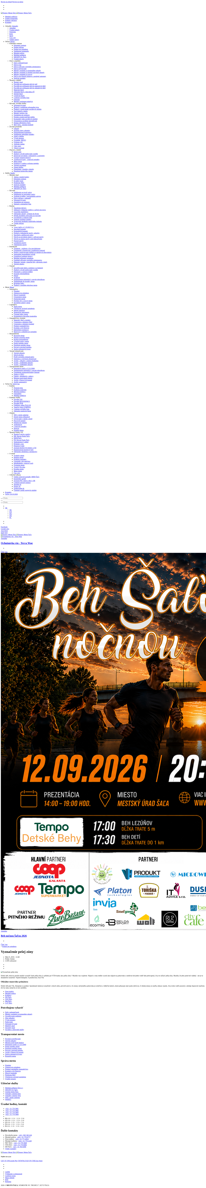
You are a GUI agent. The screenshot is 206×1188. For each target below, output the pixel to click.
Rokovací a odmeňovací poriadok (25, 332)
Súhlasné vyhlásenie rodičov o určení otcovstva (30, 210)
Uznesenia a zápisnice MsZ (23, 322)
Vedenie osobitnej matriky (22, 219)
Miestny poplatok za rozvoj (23, 74)
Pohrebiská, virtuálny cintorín (24, 169)
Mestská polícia (19, 53)
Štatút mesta (18, 306)
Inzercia (16, 428)
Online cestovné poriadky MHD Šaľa (26, 477)
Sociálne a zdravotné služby (14, 1030)
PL (10, 518)
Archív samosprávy (20, 382)
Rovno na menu (17, 2)
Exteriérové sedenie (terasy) (23, 256)
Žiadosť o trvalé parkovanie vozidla (26, 154)
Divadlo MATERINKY (22, 401)
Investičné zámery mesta (22, 303)
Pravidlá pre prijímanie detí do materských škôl (29, 86)
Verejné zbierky (19, 264)
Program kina (18, 388)
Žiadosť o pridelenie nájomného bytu (26, 107)
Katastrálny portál (20, 479)
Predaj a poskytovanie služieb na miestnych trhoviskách (32, 252)
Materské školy (19, 90)
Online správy (14, 40)
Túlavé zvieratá (19, 148)
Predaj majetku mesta (21, 343)
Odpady (16, 129)
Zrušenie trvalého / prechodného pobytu (27, 196)
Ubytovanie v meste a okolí (23, 419)
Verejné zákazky (19, 353)
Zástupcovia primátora (21, 293)
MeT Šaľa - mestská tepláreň (23, 125)
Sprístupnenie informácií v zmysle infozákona (29, 279)
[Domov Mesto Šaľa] (16, 535)
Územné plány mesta (21, 314)
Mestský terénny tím (20, 113)
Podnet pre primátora (21, 49)
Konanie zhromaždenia (21, 274)
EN (10, 512)
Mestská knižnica (19, 392)
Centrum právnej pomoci (22, 483)
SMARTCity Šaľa (20, 57)
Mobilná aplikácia (11, 17)
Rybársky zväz (19, 444)
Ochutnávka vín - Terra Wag (17, 543)
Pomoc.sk (17, 486)
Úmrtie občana (19, 223)
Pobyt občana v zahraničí (22, 198)
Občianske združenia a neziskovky (25, 452)
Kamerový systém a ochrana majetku (26, 163)
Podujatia (12, 32)
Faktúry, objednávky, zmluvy (23, 376)
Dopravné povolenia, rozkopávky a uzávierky (29, 156)
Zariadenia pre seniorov (22, 115)
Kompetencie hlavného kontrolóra (25, 316)
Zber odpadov (10, 1018)
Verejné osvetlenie (20, 165)
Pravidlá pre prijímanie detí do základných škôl (29, 88)
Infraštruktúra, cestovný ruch (23, 463)
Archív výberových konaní (23, 380)
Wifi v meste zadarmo (21, 415)
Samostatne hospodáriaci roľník (24, 254)
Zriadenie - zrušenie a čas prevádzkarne (27, 248)
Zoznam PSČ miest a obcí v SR (24, 481)
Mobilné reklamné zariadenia (23, 258)
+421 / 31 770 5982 (12, 1110)
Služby (12, 173)
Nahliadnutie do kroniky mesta (24, 281)
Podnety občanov (11, 20)
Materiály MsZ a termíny (22, 320)
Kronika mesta (19, 469)
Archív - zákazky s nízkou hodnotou (26, 361)
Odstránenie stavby (20, 245)
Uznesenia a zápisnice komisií (24, 324)
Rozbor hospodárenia (21, 339)
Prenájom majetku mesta (22, 345)
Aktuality (15, 26)
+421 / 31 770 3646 (20, 1143)
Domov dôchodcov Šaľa (22, 123)
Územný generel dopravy (22, 158)
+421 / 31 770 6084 (20, 1145)
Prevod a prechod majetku (22, 347)
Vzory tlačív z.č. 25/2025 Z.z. (24, 227)
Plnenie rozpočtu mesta (21, 337)
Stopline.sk (17, 484)
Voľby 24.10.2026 (11, 494)
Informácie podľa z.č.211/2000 (24, 368)
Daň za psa (17, 65)
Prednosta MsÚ (19, 183)
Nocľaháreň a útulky (21, 111)
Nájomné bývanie (20, 105)
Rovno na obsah (6, 2)
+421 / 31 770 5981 (12, 1109)
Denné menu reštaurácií (22, 417)
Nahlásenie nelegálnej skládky (24, 134)
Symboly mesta (19, 455)
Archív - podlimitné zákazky (23, 363)
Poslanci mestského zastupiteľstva (16, 1069)
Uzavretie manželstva (21, 212)
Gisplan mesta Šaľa (11, 1092)
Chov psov (17, 146)
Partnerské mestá (19, 299)
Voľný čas (16, 384)
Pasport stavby (19, 241)
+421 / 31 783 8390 (19, 1147)
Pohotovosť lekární (20, 423)
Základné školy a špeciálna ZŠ (24, 92)
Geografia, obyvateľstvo (22, 461)
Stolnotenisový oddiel (21, 442)
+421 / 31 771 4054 (22, 1139)
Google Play (9, 1161)
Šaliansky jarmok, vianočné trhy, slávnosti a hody (30, 262)
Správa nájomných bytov (22, 349)
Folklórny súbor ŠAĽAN (22, 405)
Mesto (12, 287)
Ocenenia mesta (19, 465)
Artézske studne (19, 144)
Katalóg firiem (18, 430)
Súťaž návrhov (19, 355)
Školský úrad (18, 82)
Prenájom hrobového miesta (23, 171)
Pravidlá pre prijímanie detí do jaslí (25, 84)
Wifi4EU (8, 1099)
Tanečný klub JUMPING (22, 407)
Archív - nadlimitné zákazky (23, 365)
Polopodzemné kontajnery (22, 132)
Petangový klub (19, 446)
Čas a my (12, 38)
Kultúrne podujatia (20, 390)
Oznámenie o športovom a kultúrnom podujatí (29, 250)
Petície (16, 276)
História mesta (18, 457)
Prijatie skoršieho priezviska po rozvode (27, 216)
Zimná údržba (18, 167)
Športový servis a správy (22, 434)
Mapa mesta (18, 161)
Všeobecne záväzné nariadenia (24, 308)
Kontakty (8, 22)
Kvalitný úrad (18, 181)
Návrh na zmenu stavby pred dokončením (28, 239)
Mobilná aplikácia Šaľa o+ (14, 1088)
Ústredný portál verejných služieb (25, 490)
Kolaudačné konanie (21, 231)
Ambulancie (18, 424)
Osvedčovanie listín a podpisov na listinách (28, 268)
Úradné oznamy (10, 1079)
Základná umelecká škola (22, 411)
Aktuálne (12, 28)
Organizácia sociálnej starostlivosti (25, 121)
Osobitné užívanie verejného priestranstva (28, 260)
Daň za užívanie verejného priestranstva (27, 67)
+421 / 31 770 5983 (12, 1112)
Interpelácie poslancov (21, 330)
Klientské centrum (20, 45)
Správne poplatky (20, 78)
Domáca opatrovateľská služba (24, 117)
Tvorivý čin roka (19, 467)
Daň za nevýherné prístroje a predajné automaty (30, 76)
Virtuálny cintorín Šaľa (13, 1094)
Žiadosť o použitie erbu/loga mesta (25, 285)
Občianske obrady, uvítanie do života (26, 214)
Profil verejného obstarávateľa (24, 357)
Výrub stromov (19, 138)
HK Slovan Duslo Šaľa (22, 436)
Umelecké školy (19, 96)
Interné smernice (19, 310)
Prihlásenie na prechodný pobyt (24, 194)
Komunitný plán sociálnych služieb (26, 119)
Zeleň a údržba (19, 136)
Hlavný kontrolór (19, 295)
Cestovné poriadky (20, 426)
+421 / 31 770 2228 (25, 1141)
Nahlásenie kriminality (21, 51)
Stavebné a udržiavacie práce (23, 235)
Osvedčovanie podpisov (13, 1016)
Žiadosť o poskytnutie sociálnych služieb (27, 109)
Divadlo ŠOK (18, 403)
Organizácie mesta (20, 297)
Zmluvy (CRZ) (19, 374)
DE (10, 516)
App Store (30, 1161)
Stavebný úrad (10, 1028)
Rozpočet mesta (19, 335)
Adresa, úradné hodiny (21, 177)
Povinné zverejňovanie (13, 1039)
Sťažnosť (17, 277)
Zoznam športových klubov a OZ (25, 448)
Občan (12, 41)
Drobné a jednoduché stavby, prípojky (27, 233)
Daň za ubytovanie (20, 69)
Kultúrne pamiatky (20, 459)
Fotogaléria (17, 394)
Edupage (17, 99)
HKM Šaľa (17, 438)
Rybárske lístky (19, 283)
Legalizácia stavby (20, 243)
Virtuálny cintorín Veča (13, 1096)
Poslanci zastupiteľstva (21, 326)
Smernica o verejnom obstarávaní (25, 359)
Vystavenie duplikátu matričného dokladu (28, 221)
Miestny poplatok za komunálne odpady (27, 70)
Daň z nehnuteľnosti (21, 63)
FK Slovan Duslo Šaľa (21, 440)
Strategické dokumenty (21, 312)
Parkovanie (17, 152)
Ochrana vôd (18, 142)
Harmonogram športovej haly (24, 450)
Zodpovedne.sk (19, 488)
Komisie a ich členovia (21, 328)
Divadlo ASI (18, 399)
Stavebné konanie (20, 229)
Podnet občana (19, 47)
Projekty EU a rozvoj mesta (23, 301)
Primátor (17, 291)
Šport (11, 36)
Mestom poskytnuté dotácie (23, 378)
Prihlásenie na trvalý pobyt (23, 192)
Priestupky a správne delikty (23, 272)
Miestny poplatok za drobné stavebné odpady (29, 72)
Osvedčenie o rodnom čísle (23, 217)
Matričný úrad (10, 1026)
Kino (11, 34)
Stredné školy (18, 94)
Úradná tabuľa (14, 30)
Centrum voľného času (21, 98)
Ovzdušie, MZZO (20, 140)
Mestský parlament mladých (23, 101)
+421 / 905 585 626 (25, 1135)
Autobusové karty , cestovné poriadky (26, 159)
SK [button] (6, 508)
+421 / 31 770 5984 (12, 1114)
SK (10, 510)
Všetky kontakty (10, 1149)
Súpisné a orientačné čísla (22, 204)
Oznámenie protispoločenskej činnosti (26, 372)
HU (10, 514)
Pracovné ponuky (20, 421)
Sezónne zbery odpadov (22, 130)
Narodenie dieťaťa (20, 208)
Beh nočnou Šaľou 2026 (14, 935)
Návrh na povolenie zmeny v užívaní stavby (29, 237)
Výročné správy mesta (21, 341)
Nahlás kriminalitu (11, 18)
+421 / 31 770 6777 (23, 1137)
